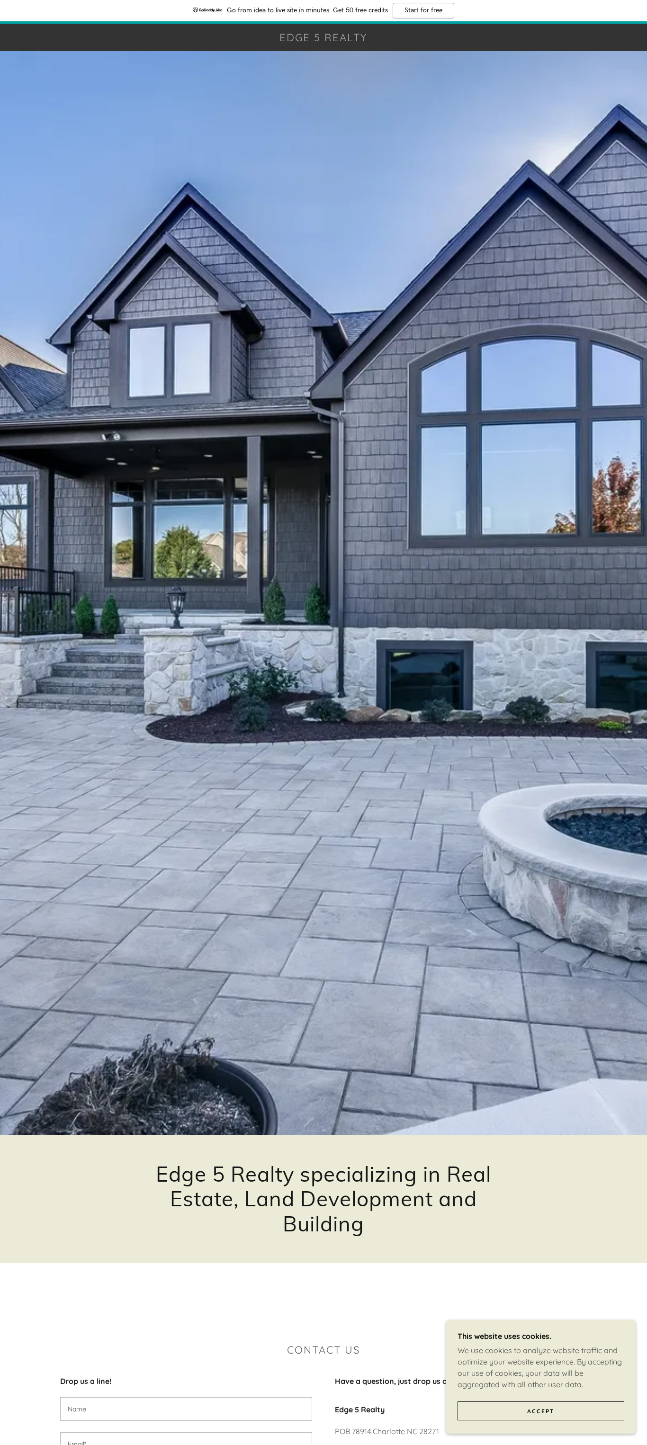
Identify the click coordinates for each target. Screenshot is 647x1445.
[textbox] (186, 1409)
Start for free (423, 10)
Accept (541, 1411)
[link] (323, 38)
